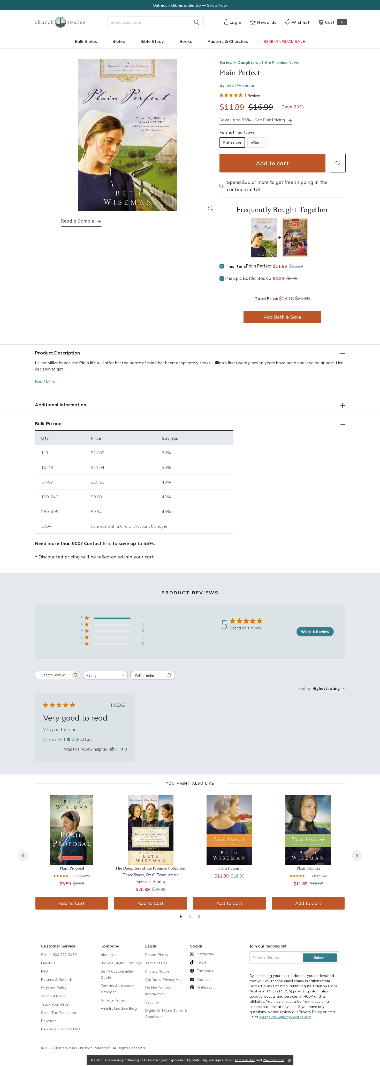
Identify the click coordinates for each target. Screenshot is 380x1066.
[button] (338, 163)
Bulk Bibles (86, 41)
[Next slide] (357, 855)
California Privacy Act (163, 979)
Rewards (48, 1020)
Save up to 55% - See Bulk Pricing (252, 119)
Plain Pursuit (229, 868)
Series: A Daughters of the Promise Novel (259, 62)
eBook (257, 142)
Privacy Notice (157, 971)
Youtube (204, 979)
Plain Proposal (72, 868)
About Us (108, 954)
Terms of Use (156, 963)
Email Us (48, 963)
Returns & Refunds (57, 979)
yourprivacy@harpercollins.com (285, 1017)
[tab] (181, 916)
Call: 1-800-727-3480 (59, 954)
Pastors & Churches (228, 41)
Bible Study (152, 41)
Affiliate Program (115, 1000)
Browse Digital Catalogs (121, 963)
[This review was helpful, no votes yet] (112, 749)
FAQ (44, 971)
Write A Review (315, 631)
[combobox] (155, 22)
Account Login (53, 996)
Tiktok (202, 962)
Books (186, 41)
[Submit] (196, 22)
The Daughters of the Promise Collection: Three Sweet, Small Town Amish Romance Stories (150, 875)
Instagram (205, 954)
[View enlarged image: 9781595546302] (127, 135)
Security (152, 1002)
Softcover (232, 142)
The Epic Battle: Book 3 (247, 278)
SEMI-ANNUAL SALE (284, 41)
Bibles (118, 41)
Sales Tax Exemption (58, 1012)
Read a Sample (77, 221)
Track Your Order (55, 1004)
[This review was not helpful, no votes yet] (121, 749)
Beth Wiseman (240, 85)
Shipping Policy (53, 987)
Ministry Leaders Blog (119, 1008)
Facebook (205, 970)
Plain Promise (308, 868)
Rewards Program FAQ (60, 1029)
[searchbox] (53, 675)
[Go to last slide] (23, 855)
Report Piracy (156, 954)
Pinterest (204, 987)
